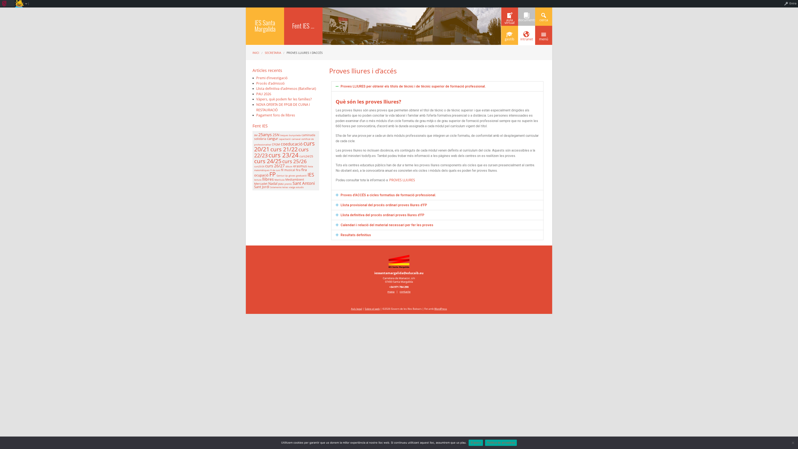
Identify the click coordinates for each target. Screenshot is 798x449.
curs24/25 (306, 156)
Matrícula (279, 179)
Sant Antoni (304, 183)
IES (311, 174)
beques (284, 135)
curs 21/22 (284, 149)
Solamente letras (279, 187)
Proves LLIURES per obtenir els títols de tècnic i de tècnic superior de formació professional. (413, 86)
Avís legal (356, 309)
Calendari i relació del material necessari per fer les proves (387, 225)
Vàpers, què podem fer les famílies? (284, 99)
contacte (405, 292)
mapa (390, 292)
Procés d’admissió (270, 83)
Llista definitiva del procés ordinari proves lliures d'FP (382, 215)
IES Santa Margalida (265, 25)
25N (276, 134)
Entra (792, 3)
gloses (292, 175)
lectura (257, 179)
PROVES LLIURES (402, 180)
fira (298, 170)
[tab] (437, 86)
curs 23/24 (283, 155)
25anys (265, 134)
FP (272, 174)
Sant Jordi (261, 187)
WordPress (440, 309)
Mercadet (260, 184)
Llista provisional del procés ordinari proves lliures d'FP (384, 205)
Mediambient (294, 179)
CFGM (276, 144)
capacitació (285, 139)
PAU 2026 (263, 94)
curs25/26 (259, 166)
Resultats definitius (356, 235)
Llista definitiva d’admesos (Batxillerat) (286, 88)
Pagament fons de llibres (275, 115)
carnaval (296, 139)
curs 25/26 (294, 161)
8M (255, 135)
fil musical (288, 170)
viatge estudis (296, 187)
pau (281, 184)
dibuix (289, 166)
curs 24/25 (267, 161)
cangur (272, 138)
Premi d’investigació (272, 78)
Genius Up (282, 175)
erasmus (300, 166)
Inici (255, 53)
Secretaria (273, 53)
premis (288, 184)
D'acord (476, 442)
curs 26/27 (275, 165)
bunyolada (295, 135)
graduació (301, 175)
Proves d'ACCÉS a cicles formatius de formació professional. (388, 195)
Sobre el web (372, 309)
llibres (268, 179)
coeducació (292, 144)
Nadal (272, 183)
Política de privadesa (501, 442)
